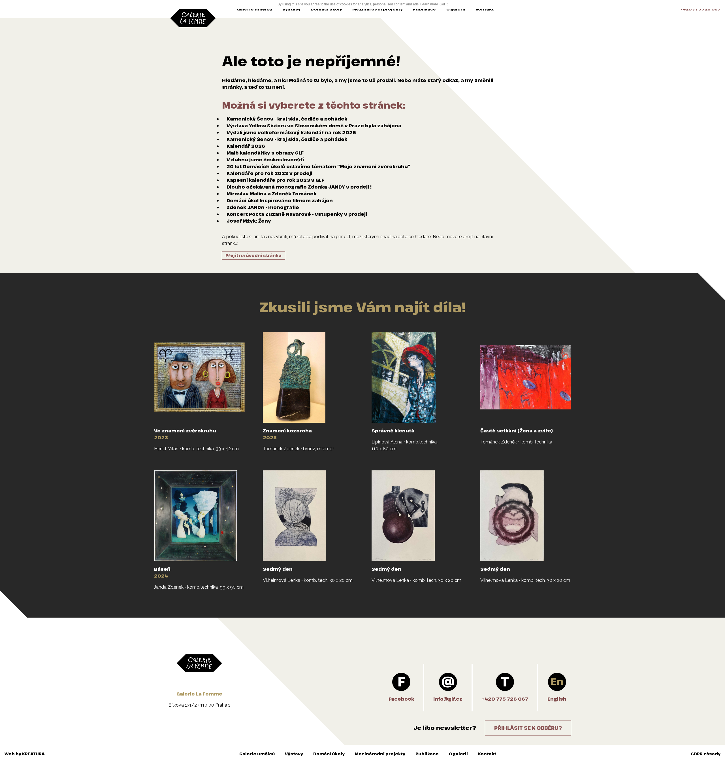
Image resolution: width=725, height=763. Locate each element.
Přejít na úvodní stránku (253, 255)
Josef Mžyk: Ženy (249, 221)
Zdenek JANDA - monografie (263, 207)
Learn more (429, 4)
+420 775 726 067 (700, 9)
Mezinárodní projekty (377, 9)
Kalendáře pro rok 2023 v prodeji (269, 173)
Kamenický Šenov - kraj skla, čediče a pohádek (287, 119)
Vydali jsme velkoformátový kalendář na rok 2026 (291, 132)
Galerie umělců (254, 9)
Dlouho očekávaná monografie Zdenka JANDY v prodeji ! (299, 187)
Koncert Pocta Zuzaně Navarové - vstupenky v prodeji (297, 214)
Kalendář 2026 (246, 146)
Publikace (424, 9)
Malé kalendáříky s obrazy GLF (265, 153)
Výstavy (291, 9)
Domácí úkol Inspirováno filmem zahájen (280, 200)
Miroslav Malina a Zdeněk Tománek (271, 194)
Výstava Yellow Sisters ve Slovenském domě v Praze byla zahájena (314, 125)
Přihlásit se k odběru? (528, 727)
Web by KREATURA (25, 753)
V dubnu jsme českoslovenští (265, 160)
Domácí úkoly (326, 9)
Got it (443, 4)
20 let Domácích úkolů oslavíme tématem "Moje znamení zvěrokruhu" (318, 166)
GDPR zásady (705, 753)
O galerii (455, 9)
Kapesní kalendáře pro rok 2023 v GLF (275, 180)
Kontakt (484, 9)
